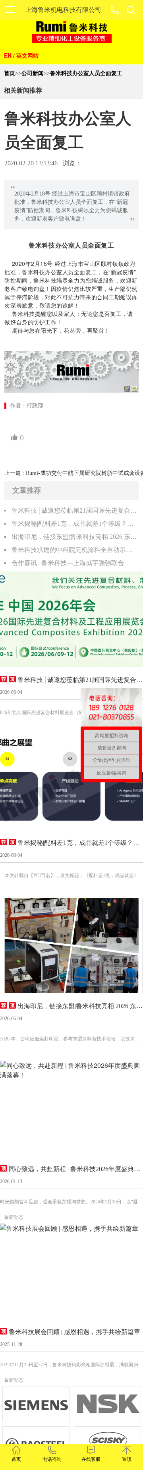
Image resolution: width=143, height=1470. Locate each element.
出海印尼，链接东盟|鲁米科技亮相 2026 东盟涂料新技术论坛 (75, 536)
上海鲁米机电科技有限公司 (63, 9)
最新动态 (13, 1217)
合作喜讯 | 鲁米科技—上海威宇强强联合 (68, 563)
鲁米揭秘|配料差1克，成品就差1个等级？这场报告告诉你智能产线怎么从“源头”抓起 (75, 523)
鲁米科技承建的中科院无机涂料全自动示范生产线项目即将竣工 (75, 549)
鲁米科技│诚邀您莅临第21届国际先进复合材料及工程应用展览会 (75, 510)
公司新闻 (32, 73)
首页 (9, 73)
